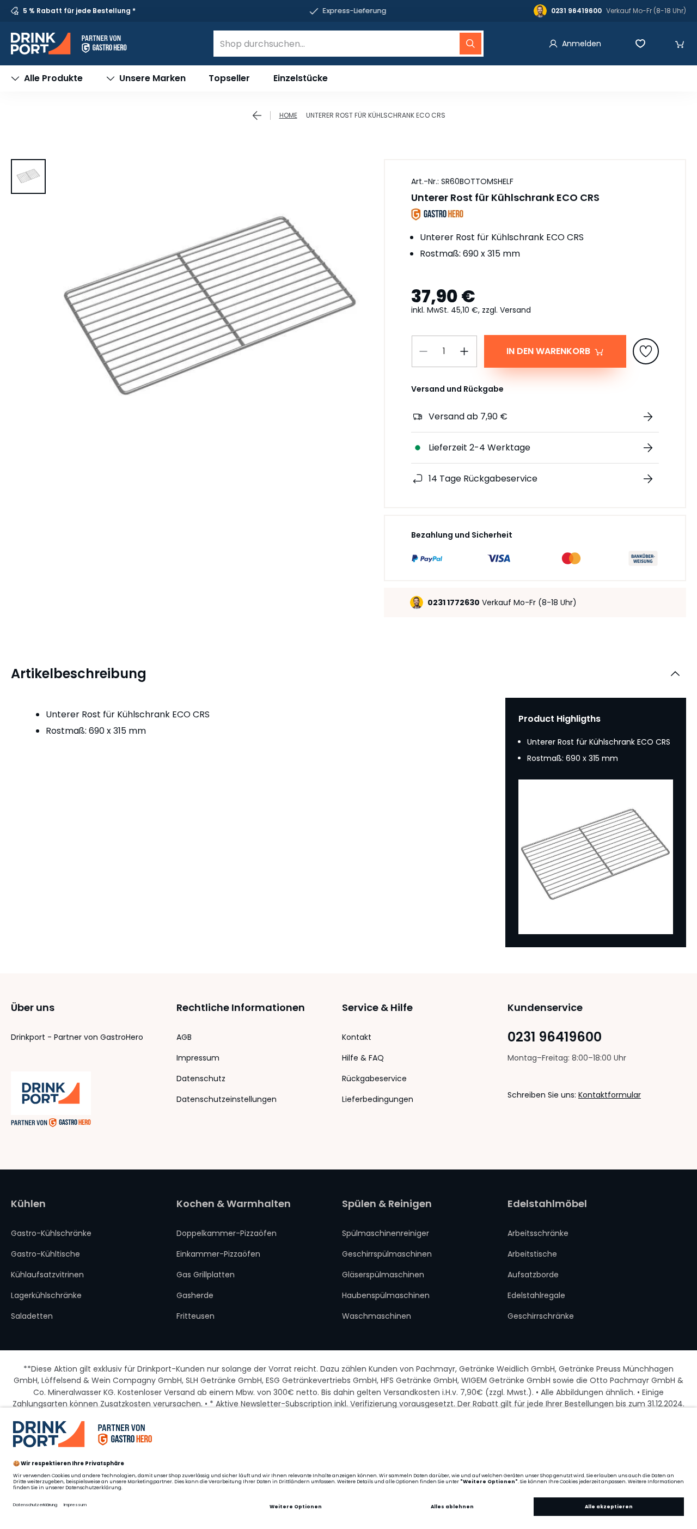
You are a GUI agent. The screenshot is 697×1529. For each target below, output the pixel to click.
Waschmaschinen (376, 1316)
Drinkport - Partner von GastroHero (77, 1037)
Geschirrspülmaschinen (387, 1253)
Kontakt (356, 1037)
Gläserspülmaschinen (383, 1274)
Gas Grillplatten (205, 1274)
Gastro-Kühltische (45, 1253)
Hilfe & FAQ (363, 1057)
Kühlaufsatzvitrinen (47, 1274)
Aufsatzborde (533, 1274)
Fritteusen (195, 1316)
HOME (288, 115)
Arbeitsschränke (538, 1233)
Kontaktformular (609, 1094)
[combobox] (348, 44)
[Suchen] (470, 43)
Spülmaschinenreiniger (385, 1233)
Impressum (197, 1057)
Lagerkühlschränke (46, 1295)
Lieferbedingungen (377, 1099)
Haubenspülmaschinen (386, 1295)
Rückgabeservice (374, 1078)
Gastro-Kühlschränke (51, 1233)
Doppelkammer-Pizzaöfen (226, 1233)
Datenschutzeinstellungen (226, 1099)
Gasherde (194, 1295)
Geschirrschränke (541, 1316)
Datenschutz (200, 1078)
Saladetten (32, 1316)
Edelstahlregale (536, 1295)
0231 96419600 (555, 1037)
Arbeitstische (532, 1253)
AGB (184, 1037)
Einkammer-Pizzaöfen (218, 1253)
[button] (680, 44)
